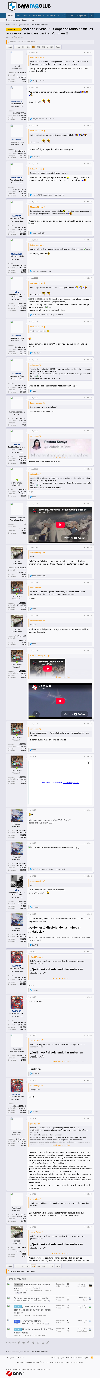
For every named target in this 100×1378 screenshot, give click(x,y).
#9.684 (89, 952)
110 (17, 1293)
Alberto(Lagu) (82, 1331)
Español (20, 1357)
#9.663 (89, 125)
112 (24, 1293)
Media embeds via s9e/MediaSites (71, 1362)
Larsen (16, 1290)
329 (51, 47)
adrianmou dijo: (36, 552)
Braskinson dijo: (36, 403)
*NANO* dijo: (35, 957)
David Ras (17, 1315)
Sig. (57, 47)
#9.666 (89, 240)
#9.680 (89, 810)
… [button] (19, 47)
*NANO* (17, 824)
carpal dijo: (34, 436)
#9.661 (89, 52)
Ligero (11, 1357)
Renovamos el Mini (31, 1320)
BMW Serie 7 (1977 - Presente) (41, 1290)
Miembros (51, 15)
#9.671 (89, 431)
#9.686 (89, 1035)
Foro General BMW (39, 1301)
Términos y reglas (57, 1357)
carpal (17, 66)
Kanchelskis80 (82, 1286)
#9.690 (89, 1227)
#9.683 (89, 914)
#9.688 (89, 1118)
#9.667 (89, 278)
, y (43, 119)
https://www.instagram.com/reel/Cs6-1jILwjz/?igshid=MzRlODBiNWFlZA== (50, 821)
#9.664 (89, 164)
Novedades (22, 15)
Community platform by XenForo (38, 1362)
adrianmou (16, 482)
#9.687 (89, 1080)
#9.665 (89, 202)
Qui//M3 (17, 1049)
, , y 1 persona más (48, 195)
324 (38, 47)
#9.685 (89, 997)
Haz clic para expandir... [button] (61, 457)
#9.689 (89, 1194)
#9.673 (89, 504)
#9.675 (89, 582)
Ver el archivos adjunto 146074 (42, 369)
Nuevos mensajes (13, 20)
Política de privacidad (74, 1357)
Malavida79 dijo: (36, 131)
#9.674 (89, 547)
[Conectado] (17, 480)
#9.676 (89, 615)
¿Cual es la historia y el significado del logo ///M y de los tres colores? (32, 1309)
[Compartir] (84, 52)
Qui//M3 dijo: (35, 1085)
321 (23, 47)
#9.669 (89, 360)
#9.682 (89, 876)
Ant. (10, 47)
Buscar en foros (28, 20)
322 (28, 47)
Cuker (85, 1300)
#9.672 (89, 469)
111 (21, 1293)
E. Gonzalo (18, 1301)
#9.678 (89, 724)
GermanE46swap (17, 517)
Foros (10, 15)
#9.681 (89, 843)
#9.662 (89, 87)
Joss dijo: (33, 1123)
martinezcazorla (17, 411)
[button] (29, 15)
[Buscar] (91, 15)
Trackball (16, 1132)
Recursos (37, 15)
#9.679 (89, 756)
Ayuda (86, 1357)
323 (33, 47)
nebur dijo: (34, 365)
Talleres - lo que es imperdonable (31, 1298)
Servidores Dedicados (18, 1369)
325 (43, 47)
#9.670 (89, 398)
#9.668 (89, 321)
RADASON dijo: (36, 57)
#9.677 (89, 650)
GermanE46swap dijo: (38, 656)
